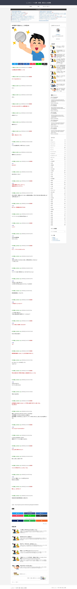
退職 (58, 221)
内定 (58, 172)
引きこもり (58, 190)
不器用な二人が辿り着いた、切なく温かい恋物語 (46, 11)
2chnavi (53, 237)
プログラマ (58, 153)
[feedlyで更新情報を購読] (29, 521)
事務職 (58, 165)
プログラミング (58, 155)
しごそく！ (58, 34)
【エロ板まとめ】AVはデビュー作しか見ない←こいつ (18, 14)
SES (58, 140)
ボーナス (58, 157)
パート (58, 149)
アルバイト (58, 141)
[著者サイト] (17, 521)
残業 (58, 199)
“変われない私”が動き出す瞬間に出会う (16, 11)
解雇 (58, 211)
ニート (58, 147)
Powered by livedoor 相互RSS (16, 21)
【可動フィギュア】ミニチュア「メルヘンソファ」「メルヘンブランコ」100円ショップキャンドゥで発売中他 (53, 14)
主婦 (58, 163)
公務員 (58, 170)
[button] (64, 231)
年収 (13, 508)
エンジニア (58, 143)
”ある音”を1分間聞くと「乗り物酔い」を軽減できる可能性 (19, 13)
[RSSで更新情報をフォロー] (42, 521)
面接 (58, 224)
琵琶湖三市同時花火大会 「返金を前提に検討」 (46, 12)
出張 (58, 174)
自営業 (58, 209)
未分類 (58, 197)
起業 (58, 215)
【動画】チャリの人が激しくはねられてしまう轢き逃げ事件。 (47, 15)
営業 (58, 176)
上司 (58, 159)
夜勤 (58, 180)
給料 (58, 207)
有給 (58, 195)
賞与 (58, 213)
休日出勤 (58, 168)
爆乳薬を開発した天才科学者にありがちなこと (17, 15)
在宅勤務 (58, 178)
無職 (58, 203)
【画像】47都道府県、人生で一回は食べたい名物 (18, 12)
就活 (58, 182)
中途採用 (58, 161)
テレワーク (58, 145)
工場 (58, 186)
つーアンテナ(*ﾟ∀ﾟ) (56, 240)
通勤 (58, 222)
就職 (58, 184)
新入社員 (58, 192)
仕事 (58, 167)
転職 (58, 219)
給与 (58, 205)
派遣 (58, 201)
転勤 (58, 217)
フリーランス (58, 151)
